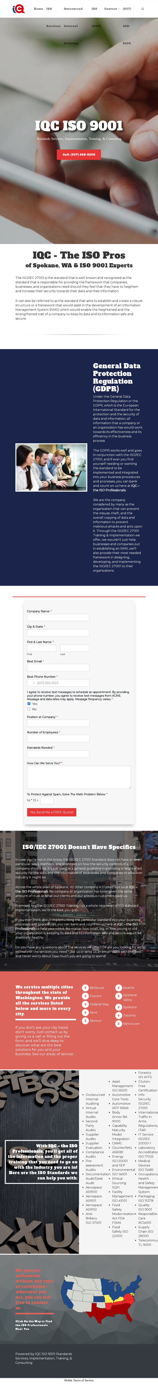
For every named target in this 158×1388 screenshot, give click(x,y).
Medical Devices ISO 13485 (146, 1165)
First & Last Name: (40, 642)
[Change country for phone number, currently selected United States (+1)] (31, 683)
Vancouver (131, 1023)
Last (62, 654)
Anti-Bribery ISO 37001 (93, 1218)
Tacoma (129, 1015)
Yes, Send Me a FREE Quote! (51, 812)
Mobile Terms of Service (79, 1380)
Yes (34, 704)
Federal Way (99, 1004)
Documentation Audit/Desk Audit (98, 1178)
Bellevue (97, 988)
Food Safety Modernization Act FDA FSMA (123, 1214)
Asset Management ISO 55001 (122, 1086)
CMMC (117, 1143)
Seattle (128, 988)
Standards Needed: (41, 747)
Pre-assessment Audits (94, 1165)
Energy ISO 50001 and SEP (120, 1161)
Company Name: (39, 611)
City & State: (36, 626)
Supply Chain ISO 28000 (145, 1231)
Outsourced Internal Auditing (95, 1099)
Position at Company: (42, 717)
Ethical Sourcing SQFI (119, 1183)
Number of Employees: (43, 732)
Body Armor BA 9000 (119, 1117)
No (34, 709)
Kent (93, 1012)
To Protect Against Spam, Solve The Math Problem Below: (67, 794)
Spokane (130, 1007)
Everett (96, 996)
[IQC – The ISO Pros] (19, 8)
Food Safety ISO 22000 (120, 1231)
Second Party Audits (91, 1125)
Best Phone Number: (42, 676)
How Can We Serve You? (44, 763)
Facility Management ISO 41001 (122, 1196)
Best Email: (35, 661)
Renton (96, 1021)
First (29, 654)
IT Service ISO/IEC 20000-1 (145, 1139)
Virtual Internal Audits (92, 1112)
